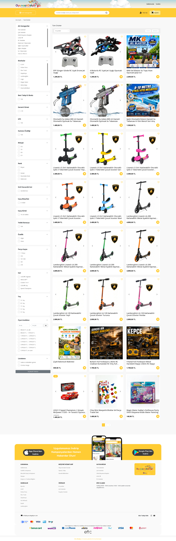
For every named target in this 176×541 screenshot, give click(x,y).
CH (21, 155)
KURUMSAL (24, 464)
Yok (22, 99)
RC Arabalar (21, 40)
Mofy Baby (24, 85)
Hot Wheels (24, 500)
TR (21, 149)
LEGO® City (24, 285)
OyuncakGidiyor (25, 88)
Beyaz (22, 167)
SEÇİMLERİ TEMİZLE (33, 371)
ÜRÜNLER (62, 483)
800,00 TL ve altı (25, 330)
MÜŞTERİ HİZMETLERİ (66, 464)
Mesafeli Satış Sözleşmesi (28, 473)
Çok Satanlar (21, 32)
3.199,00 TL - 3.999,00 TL (28, 342)
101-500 (23, 259)
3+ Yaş (23, 300)
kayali (22, 503)
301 (22, 262)
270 (22, 265)
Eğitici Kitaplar (22, 48)
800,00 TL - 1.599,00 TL (28, 333)
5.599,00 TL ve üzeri (27, 350)
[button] (155, 13)
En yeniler (61, 486)
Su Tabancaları (22, 51)
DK (21, 152)
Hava (22, 241)
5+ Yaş (23, 309)
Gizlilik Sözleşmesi (26, 470)
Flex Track (24, 70)
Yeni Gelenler (22, 30)
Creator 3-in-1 (25, 282)
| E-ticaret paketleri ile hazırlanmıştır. (88, 539)
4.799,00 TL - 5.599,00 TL (28, 347)
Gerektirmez (24, 191)
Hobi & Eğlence (22, 54)
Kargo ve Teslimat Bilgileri (28, 479)
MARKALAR (24, 483)
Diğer (22, 238)
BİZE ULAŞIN (101, 483)
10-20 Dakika (24, 214)
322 (22, 256)
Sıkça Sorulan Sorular (64, 467)
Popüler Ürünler (63, 492)
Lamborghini (24, 76)
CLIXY (22, 64)
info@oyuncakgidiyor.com (30, 515)
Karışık (22, 173)
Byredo (23, 486)
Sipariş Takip (62, 470)
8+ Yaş (23, 303)
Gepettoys (24, 73)
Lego (22, 79)
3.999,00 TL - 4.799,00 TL (28, 344)
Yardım (158, 4)
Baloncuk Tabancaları (24, 43)
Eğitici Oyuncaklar (23, 46)
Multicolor (24, 179)
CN (21, 146)
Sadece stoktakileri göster (28, 362)
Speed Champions (26, 288)
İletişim (23, 476)
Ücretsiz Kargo (25, 365)
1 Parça (23, 253)
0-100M (23, 203)
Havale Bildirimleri (63, 473)
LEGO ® (20, 38)
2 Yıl (22, 111)
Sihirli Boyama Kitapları (25, 35)
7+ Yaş (23, 306)
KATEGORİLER (101, 464)
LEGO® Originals (26, 277)
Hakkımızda (150, 4)
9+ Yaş (23, 312)
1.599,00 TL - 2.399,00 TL (28, 336)
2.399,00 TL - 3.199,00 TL (28, 339)
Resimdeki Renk (25, 176)
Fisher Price (24, 67)
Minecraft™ (24, 279)
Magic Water (24, 82)
